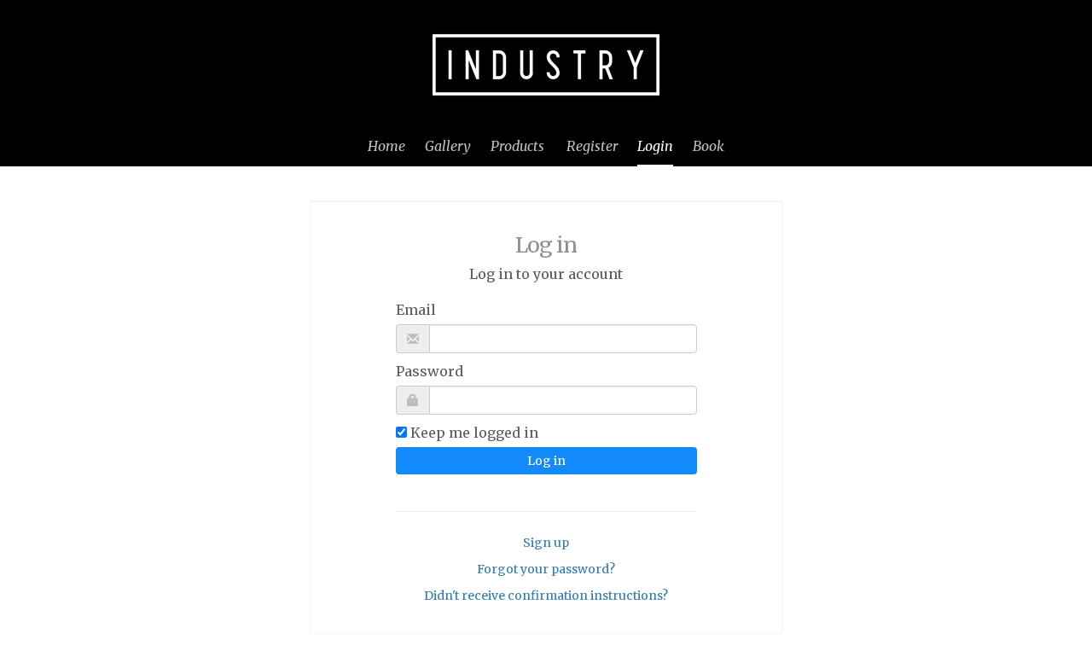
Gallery (448, 145)
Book (708, 145)
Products (517, 145)
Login (655, 145)
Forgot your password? (546, 569)
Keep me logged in (474, 432)
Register (592, 145)
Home (386, 145)
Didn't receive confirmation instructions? (546, 595)
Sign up (546, 542)
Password (429, 371)
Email (416, 309)
